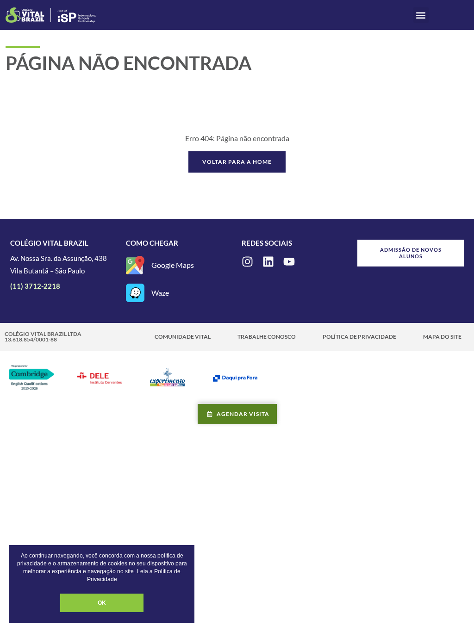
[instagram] (247, 261)
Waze (160, 292)
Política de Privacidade (359, 336)
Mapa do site (442, 336)
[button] (421, 15)
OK (102, 603)
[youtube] (289, 261)
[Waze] (135, 293)
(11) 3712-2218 (35, 286)
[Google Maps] (135, 265)
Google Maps (172, 264)
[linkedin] (268, 261)
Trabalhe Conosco (266, 336)
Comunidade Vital (183, 336)
